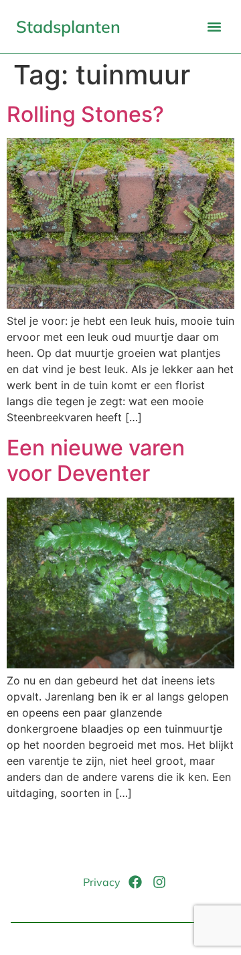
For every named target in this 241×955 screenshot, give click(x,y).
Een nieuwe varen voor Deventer (96, 460)
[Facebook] (135, 882)
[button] (214, 26)
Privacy (101, 882)
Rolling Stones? (85, 114)
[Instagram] (159, 882)
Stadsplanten (68, 26)
